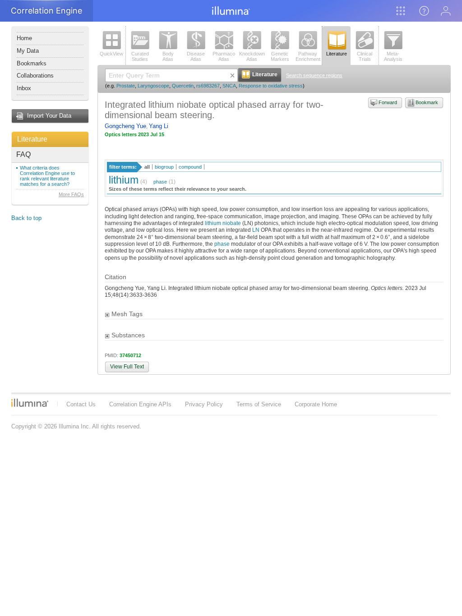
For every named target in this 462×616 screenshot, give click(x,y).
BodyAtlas (168, 56)
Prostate (125, 85)
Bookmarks (31, 63)
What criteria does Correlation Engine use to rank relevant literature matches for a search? (47, 176)
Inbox (24, 88)
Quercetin (183, 85)
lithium (124, 180)
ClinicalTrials (364, 56)
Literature (32, 139)
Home (24, 38)
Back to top (26, 218)
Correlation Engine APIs (140, 404)
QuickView (111, 53)
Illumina (29, 403)
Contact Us (81, 404)
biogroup (164, 167)
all (147, 167)
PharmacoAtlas (224, 56)
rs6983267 (208, 85)
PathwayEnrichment (308, 56)
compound (190, 167)
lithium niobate (223, 223)
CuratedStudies (140, 56)
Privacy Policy (204, 404)
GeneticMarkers (280, 56)
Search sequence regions (314, 75)
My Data (28, 50)
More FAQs (71, 194)
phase (160, 181)
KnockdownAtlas (252, 56)
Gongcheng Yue (125, 126)
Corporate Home (316, 404)
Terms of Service (258, 404)
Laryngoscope (153, 85)
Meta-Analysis (393, 56)
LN (255, 230)
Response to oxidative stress (271, 85)
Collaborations (35, 75)
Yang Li (158, 126)
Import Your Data (49, 115)
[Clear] (232, 75)
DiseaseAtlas (196, 56)
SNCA (229, 85)
